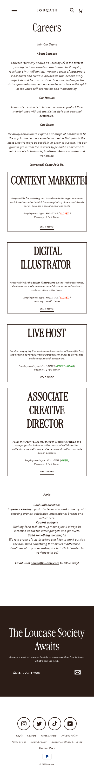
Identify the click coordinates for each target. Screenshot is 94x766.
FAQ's (19, 735)
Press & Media (49, 735)
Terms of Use (19, 742)
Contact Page (47, 748)
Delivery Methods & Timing (67, 742)
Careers (31, 735)
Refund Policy (39, 742)
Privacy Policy (69, 735)
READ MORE (47, 227)
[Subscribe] (77, 672)
